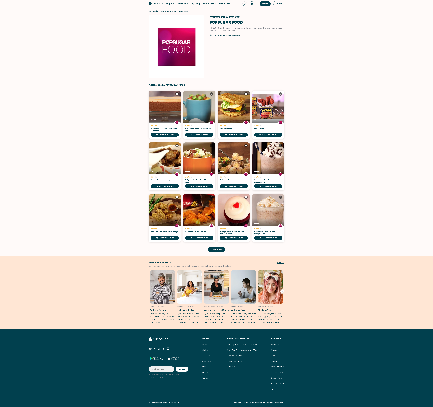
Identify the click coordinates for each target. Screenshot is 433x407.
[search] (244, 3)
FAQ (272, 389)
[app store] (173, 358)
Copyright (279, 402)
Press (273, 355)
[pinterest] (154, 349)
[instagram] (159, 349)
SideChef (153, 11)
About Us (275, 344)
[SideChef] (158, 340)
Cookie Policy (277, 378)
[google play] (156, 358)
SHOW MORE (216, 249)
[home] (156, 3)
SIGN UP (265, 3)
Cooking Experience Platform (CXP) (242, 344)
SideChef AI (232, 366)
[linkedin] (168, 349)
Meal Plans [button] (182, 3)
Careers (274, 350)
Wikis (204, 366)
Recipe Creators (165, 11)
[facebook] (163, 349)
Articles (205, 350)
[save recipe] (177, 94)
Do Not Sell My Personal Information (258, 402)
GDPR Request (234, 402)
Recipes (205, 344)
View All (280, 263)
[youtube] (150, 349)
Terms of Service (278, 366)
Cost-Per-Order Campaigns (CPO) (242, 350)
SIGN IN (279, 3)
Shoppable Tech (234, 361)
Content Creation (235, 355)
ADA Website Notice (279, 383)
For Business (224, 3)
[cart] (252, 3)
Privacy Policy (277, 372)
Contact (275, 361)
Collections (206, 355)
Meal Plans (206, 361)
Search (205, 372)
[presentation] (282, 291)
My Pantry (196, 3)
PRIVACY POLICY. (156, 377)
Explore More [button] (208, 3)
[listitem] (162, 297)
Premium (205, 378)
